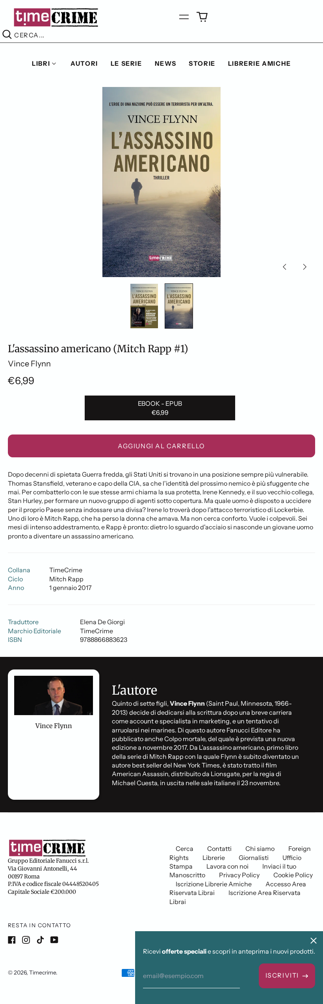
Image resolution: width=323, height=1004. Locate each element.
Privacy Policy (239, 875)
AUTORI (84, 63)
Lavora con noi (227, 866)
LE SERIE (126, 63)
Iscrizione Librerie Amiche (214, 884)
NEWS (165, 63)
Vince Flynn (29, 363)
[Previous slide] (284, 267)
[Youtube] (54, 940)
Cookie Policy (293, 875)
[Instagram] (26, 940)
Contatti (219, 848)
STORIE (202, 63)
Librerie (213, 858)
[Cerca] (7, 35)
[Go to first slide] (305, 267)
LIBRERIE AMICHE (259, 63)
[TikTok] (40, 940)
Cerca (184, 848)
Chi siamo (260, 848)
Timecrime (42, 972)
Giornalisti (254, 858)
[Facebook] (12, 940)
